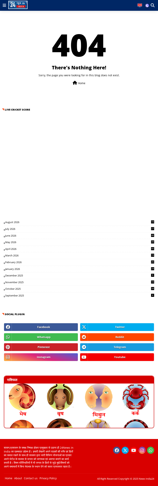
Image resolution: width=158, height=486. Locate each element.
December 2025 (79, 275)
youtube (119, 357)
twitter (120, 327)
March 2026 (79, 255)
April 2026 (79, 249)
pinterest (44, 347)
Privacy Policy (48, 478)
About (18, 478)
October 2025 (79, 288)
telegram (120, 347)
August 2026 (79, 222)
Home (81, 83)
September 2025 (79, 295)
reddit (119, 337)
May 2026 (79, 242)
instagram (43, 357)
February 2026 (79, 262)
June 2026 (79, 235)
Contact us (31, 478)
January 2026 (79, 269)
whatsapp (43, 337)
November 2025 (79, 282)
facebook (43, 327)
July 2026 (79, 229)
